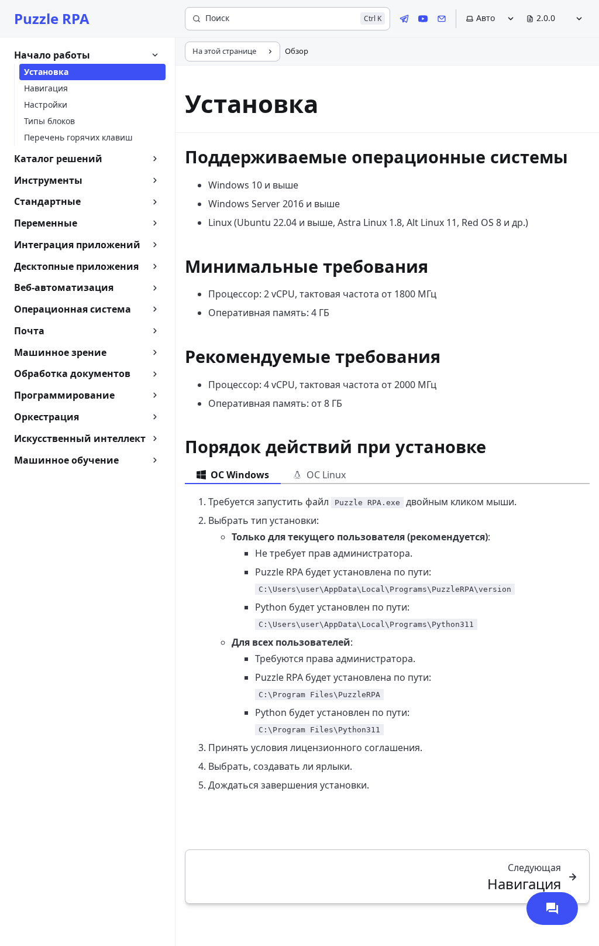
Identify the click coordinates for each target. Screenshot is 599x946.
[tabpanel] (387, 643)
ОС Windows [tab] (240, 474)
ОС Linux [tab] (326, 474)
